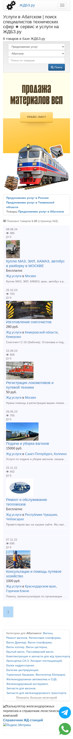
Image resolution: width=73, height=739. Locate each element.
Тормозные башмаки (20, 674)
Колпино (60, 454)
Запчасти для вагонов (20, 688)
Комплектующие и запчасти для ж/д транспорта (38, 656)
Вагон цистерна (36, 647)
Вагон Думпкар (16, 642)
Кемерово (13, 337)
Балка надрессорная (20, 665)
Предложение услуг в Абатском (41, 211)
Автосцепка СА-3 (17, 660)
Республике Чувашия (41, 514)
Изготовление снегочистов (29, 322)
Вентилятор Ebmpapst (50, 674)
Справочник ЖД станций (23, 720)
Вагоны (48, 633)
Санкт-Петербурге (38, 454)
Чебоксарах (15, 519)
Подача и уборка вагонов (27, 444)
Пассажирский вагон (39, 651)
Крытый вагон (15, 651)
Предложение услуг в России (27, 197)
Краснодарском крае (40, 586)
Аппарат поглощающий (46, 660)
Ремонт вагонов (16, 637)
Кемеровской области (41, 332)
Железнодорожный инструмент (27, 683)
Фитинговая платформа (45, 637)
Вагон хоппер (15, 647)
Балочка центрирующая (22, 670)
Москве (30, 276)
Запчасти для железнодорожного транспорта (36, 693)
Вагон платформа (40, 642)
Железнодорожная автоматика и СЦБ (31, 679)
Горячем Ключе (17, 591)
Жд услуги (13, 276)
